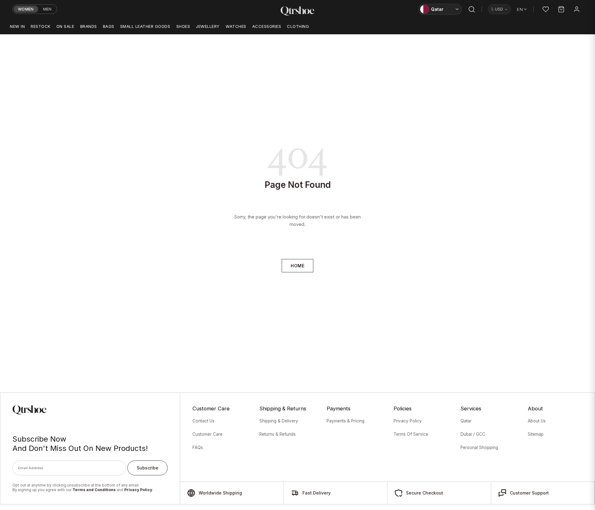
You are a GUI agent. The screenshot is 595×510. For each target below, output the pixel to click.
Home (297, 265)
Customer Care (207, 434)
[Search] (471, 9)
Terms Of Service (411, 434)
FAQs (197, 447)
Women (26, 9)
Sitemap (536, 434)
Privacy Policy (138, 489)
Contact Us (203, 420)
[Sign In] (577, 9)
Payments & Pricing (345, 420)
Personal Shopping (479, 447)
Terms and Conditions (94, 489)
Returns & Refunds (277, 434)
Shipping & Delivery (278, 420)
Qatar (466, 420)
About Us (537, 420)
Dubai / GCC (473, 434)
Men (47, 9)
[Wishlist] (546, 9)
